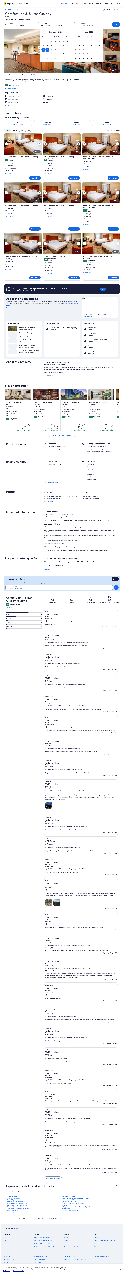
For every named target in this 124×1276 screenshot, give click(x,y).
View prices (35, 178)
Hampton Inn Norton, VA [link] (69, 1201)
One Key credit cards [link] (39, 1262)
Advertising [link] (7, 1256)
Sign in (118, 3)
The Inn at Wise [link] (12, 1196)
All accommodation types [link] (40, 1256)
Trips (106, 3)
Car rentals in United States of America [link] (44, 1253)
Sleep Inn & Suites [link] (12, 1210)
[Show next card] (119, 410)
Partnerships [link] (7, 1247)
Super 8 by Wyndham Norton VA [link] (17, 1203)
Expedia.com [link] (8, 1219)
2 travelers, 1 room (86, 25)
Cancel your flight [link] (98, 1244)
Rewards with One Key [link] (40, 1259)
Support (99, 3)
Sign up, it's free (112, 289)
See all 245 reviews (10, 88)
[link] (115, 9)
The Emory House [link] (67, 1208)
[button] (51, 41)
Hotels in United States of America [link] (43, 1240)
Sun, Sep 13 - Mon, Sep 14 (53, 25)
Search (116, 24)
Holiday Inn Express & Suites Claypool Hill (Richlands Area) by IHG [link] (81, 1212)
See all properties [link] (13, 9)
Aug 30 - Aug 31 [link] (18, 124)
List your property (87, 3)
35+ (116, 70)
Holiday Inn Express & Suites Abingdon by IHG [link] (76, 1207)
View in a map (87, 316)
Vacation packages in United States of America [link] (46, 1247)
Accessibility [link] (67, 1253)
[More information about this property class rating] (11, 17)
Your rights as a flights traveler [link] (101, 1256)
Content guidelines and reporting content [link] (75, 1259)
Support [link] (96, 1237)
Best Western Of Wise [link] (68, 1196)
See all (7, 106)
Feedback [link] (6, 1262)
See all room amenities (51, 482)
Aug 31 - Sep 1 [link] (47, 124)
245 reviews (9, 607)
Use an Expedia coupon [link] (100, 1250)
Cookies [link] (66, 1240)
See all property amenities (52, 455)
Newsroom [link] (7, 1250)
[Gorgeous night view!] (48, 805)
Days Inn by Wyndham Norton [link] (16, 1201)
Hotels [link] (15, 1219)
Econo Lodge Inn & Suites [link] (69, 1200)
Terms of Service (18, 1271)
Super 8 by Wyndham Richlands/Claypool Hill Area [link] (22, 1212)
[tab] (10, 1191)
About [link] (5, 1237)
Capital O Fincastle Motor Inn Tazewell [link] (73, 1203)
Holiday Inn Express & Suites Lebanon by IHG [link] (75, 1198)
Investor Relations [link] (8, 1253)
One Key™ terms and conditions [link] (72, 1247)
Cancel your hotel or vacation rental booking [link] (105, 1240)
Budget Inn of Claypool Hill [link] (70, 1210)
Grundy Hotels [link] (43, 1219)
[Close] (121, 1270)
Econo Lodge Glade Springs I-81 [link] (17, 1205)
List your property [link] (8, 1244)
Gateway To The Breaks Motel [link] (16, 1207)
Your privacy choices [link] (69, 1256)
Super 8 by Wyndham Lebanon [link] (16, 1200)
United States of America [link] (25, 1219)
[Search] (116, 587)
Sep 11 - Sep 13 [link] (106, 124)
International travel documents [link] (102, 1253)
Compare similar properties (63, 436)
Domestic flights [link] (38, 1250)
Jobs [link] (5, 1240)
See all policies (48, 501)
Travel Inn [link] (64, 1205)
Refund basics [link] (97, 1247)
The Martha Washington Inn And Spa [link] (18, 1208)
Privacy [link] (66, 1237)
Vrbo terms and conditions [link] (71, 1250)
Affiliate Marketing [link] (9, 1259)
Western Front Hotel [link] (13, 1198)
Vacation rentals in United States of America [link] (45, 1244)
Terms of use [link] (67, 1244)
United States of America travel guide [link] (44, 1237)
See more (9, 308)
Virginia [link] (36, 1219)
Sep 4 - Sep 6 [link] (77, 124)
